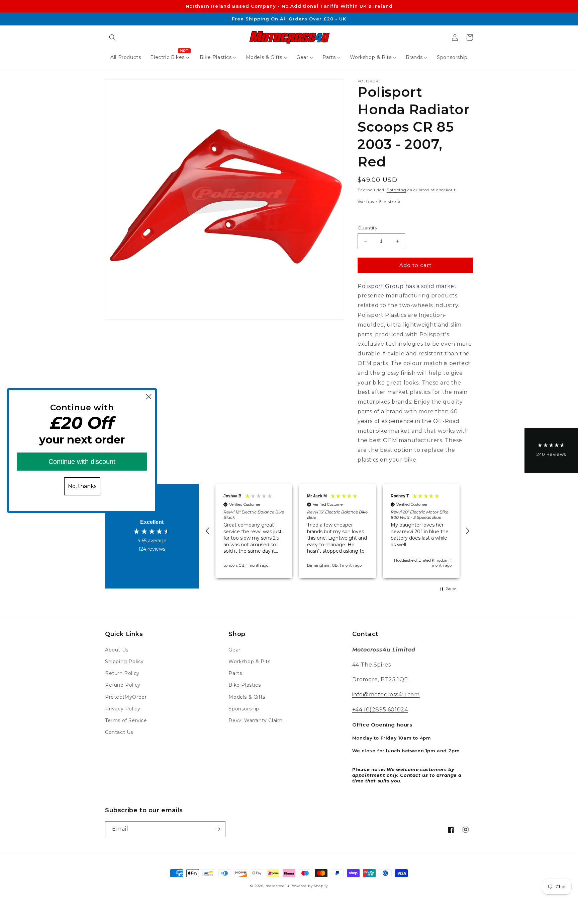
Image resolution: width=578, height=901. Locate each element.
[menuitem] (126, 57)
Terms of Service (126, 720)
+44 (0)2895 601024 (380, 709)
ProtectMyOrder (126, 697)
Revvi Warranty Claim (255, 720)
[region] (337, 531)
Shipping (396, 189)
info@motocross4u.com (386, 694)
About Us (116, 650)
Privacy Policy (122, 709)
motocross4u (277, 886)
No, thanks (82, 486)
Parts (235, 673)
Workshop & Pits (249, 662)
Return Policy (122, 673)
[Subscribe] (217, 829)
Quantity (367, 227)
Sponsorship (243, 709)
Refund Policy (122, 685)
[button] (112, 37)
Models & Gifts (246, 697)
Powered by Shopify (309, 886)
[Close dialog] (149, 397)
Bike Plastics (244, 685)
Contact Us (119, 732)
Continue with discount (82, 461)
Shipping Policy (124, 662)
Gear (234, 650)
